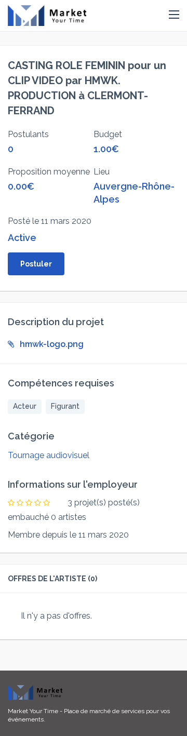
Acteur (24, 406)
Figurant (65, 406)
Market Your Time (33, 711)
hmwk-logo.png (52, 344)
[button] (174, 15)
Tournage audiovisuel (48, 455)
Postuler (36, 264)
